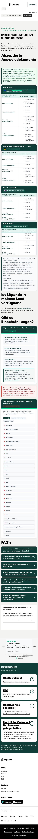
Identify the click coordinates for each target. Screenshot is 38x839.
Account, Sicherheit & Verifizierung (14, 30)
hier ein (20, 747)
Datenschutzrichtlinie (23, 828)
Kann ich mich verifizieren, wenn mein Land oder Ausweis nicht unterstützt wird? (19, 550)
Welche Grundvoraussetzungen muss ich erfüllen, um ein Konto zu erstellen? (19, 573)
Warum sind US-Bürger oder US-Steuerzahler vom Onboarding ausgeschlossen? (19, 597)
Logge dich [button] (15, 747)
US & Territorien (8, 421)
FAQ (2, 779)
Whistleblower (8, 832)
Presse (20, 816)
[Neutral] (19, 620)
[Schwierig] (12, 620)
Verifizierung (32, 30)
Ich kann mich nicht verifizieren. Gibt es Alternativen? (19, 565)
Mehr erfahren (5, 749)
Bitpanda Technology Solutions (10, 791)
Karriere (12, 816)
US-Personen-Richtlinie (12, 380)
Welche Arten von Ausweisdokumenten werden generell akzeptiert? (19, 581)
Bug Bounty (17, 832)
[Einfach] (25, 620)
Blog (26, 816)
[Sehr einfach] (32, 620)
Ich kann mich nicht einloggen (12, 15)
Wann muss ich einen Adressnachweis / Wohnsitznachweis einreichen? (19, 589)
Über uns (4, 816)
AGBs (32, 828)
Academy (4, 771)
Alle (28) (6, 418)
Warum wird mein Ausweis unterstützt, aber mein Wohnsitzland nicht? (19, 558)
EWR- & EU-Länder (17, 90)
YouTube (3, 773)
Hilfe (2, 776)
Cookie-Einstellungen (28, 832)
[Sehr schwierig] (6, 620)
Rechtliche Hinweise (9, 828)
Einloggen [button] (27, 15)
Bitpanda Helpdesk (7, 28)
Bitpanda (3, 788)
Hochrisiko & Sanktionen (18, 418)
